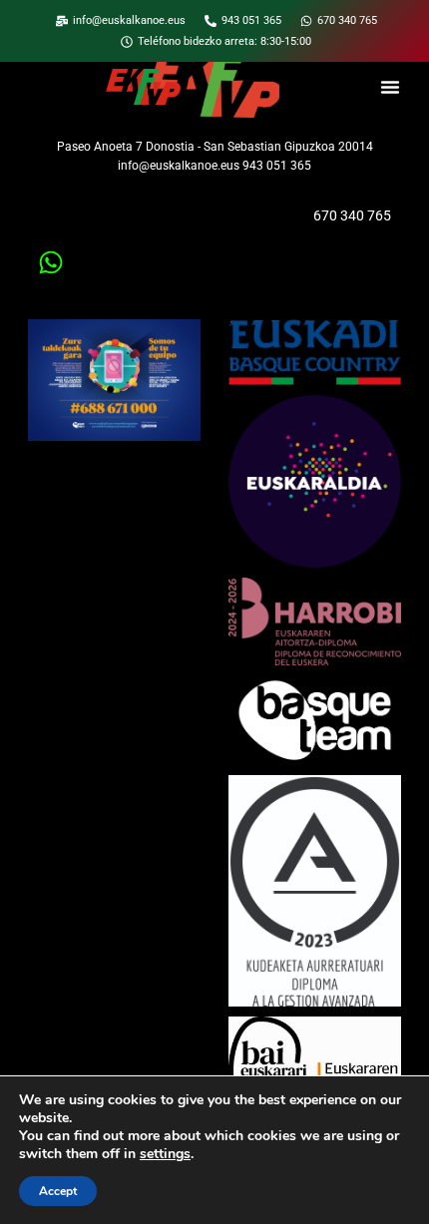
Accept (58, 1191)
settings (165, 1154)
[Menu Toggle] (390, 87)
